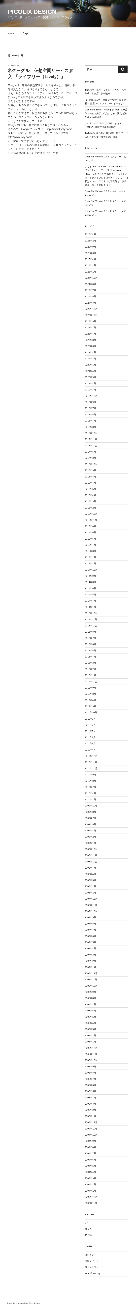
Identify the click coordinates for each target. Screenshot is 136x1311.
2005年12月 (91, 1048)
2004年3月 (90, 1178)
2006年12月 (91, 973)
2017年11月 (91, 439)
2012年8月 (90, 694)
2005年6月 (90, 1085)
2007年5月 (90, 942)
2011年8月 (90, 725)
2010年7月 (90, 787)
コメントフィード (94, 1267)
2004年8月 (90, 1147)
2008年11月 (91, 855)
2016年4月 (90, 495)
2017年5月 (90, 451)
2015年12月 (91, 514)
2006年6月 (90, 1010)
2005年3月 (90, 1103)
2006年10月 (91, 985)
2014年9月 (90, 576)
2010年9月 (90, 774)
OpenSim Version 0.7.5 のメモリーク (104, 156)
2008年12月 (91, 849)
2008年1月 (90, 892)
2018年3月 (90, 427)
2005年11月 (91, 1054)
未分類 (88, 1235)
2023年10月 (91, 315)
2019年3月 (90, 389)
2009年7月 (90, 818)
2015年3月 (90, 551)
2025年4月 (90, 259)
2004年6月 (90, 1159)
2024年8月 (90, 284)
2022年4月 (90, 352)
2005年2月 (90, 1110)
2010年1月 (90, 799)
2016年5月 (90, 489)
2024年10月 (91, 278)
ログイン (89, 1254)
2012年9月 (90, 687)
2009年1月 (90, 843)
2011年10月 (91, 712)
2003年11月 (91, 1203)
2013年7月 (90, 638)
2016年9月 (90, 470)
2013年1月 (90, 675)
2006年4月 (90, 1023)
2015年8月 (90, 526)
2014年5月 (90, 594)
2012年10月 (91, 681)
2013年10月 (91, 625)
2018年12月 (91, 396)
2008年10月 (91, 861)
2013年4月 (90, 656)
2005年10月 (91, 1060)
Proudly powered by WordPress (23, 1303)
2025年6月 (90, 253)
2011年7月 (90, 731)
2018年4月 (90, 420)
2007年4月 (90, 948)
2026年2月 (90, 240)
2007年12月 (91, 898)
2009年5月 (90, 824)
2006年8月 (90, 998)
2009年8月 (90, 812)
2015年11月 (91, 520)
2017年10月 (91, 445)
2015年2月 (90, 557)
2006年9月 (90, 992)
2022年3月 (90, 358)
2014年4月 (90, 600)
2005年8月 (90, 1072)
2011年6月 (90, 737)
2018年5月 (90, 414)
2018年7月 (90, 408)
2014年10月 (91, 569)
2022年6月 (90, 346)
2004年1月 (90, 1190)
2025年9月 (90, 246)
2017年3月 (90, 458)
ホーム (11, 33)
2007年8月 (90, 923)
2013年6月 (90, 644)
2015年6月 (90, 532)
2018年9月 (90, 402)
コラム (88, 1229)
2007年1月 (90, 967)
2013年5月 (90, 650)
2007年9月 (90, 917)
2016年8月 (90, 476)
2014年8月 (90, 582)
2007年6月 (90, 936)
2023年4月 (90, 333)
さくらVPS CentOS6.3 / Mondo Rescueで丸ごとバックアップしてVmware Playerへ (105, 170)
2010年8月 (90, 781)
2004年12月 (91, 1122)
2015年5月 (90, 538)
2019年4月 (90, 383)
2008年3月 (90, 880)
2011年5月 (90, 743)
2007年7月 (90, 930)
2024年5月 (90, 296)
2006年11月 (91, 979)
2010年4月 (90, 793)
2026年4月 (90, 234)
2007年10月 (91, 911)
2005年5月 (90, 1091)
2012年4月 (90, 700)
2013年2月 (90, 669)
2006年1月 (90, 1041)
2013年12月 (91, 613)
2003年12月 (91, 1197)
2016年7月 (90, 482)
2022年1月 (90, 365)
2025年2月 (90, 265)
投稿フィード (92, 1261)
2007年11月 (91, 905)
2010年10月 (91, 768)
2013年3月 (90, 662)
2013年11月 (91, 619)
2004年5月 (90, 1166)
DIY (87, 1222)
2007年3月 (90, 954)
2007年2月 (90, 961)
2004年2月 (90, 1184)
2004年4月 (90, 1172)
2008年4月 (90, 874)
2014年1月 (90, 607)
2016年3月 (90, 501)
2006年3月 (90, 1029)
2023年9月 (90, 321)
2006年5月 (90, 1017)
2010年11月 (91, 762)
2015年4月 (90, 545)
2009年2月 (90, 836)
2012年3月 (90, 706)
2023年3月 (90, 340)
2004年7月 (90, 1153)
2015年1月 (90, 563)
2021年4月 (90, 371)
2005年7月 (90, 1079)
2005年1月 (90, 1116)
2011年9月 (90, 718)
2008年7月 (90, 867)
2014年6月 (90, 588)
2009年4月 (90, 830)
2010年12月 (91, 756)
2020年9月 (90, 377)
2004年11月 (91, 1128)
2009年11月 (91, 805)
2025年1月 (90, 271)
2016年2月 (90, 507)
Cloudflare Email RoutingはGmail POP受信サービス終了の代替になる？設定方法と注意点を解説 (106, 113)
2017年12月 (91, 433)
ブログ (24, 33)
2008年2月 (90, 886)
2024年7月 (90, 290)
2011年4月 (90, 750)
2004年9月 (90, 1141)
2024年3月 (90, 302)
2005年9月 (90, 1066)
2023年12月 (91, 309)
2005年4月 (90, 1097)
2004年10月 (91, 1134)
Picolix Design (32, 11)
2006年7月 (90, 1004)
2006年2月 (90, 1035)
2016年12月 (91, 464)
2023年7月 (90, 327)
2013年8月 (90, 631)
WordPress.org (93, 1273)
